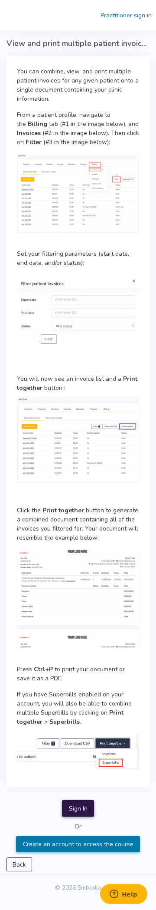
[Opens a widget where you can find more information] (123, 895)
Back (19, 865)
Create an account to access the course (78, 844)
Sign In (78, 808)
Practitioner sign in (126, 15)
